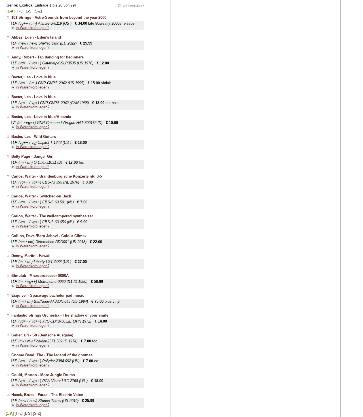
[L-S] (29, 11)
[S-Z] (38, 11)
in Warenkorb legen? (32, 28)
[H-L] (20, 11)
